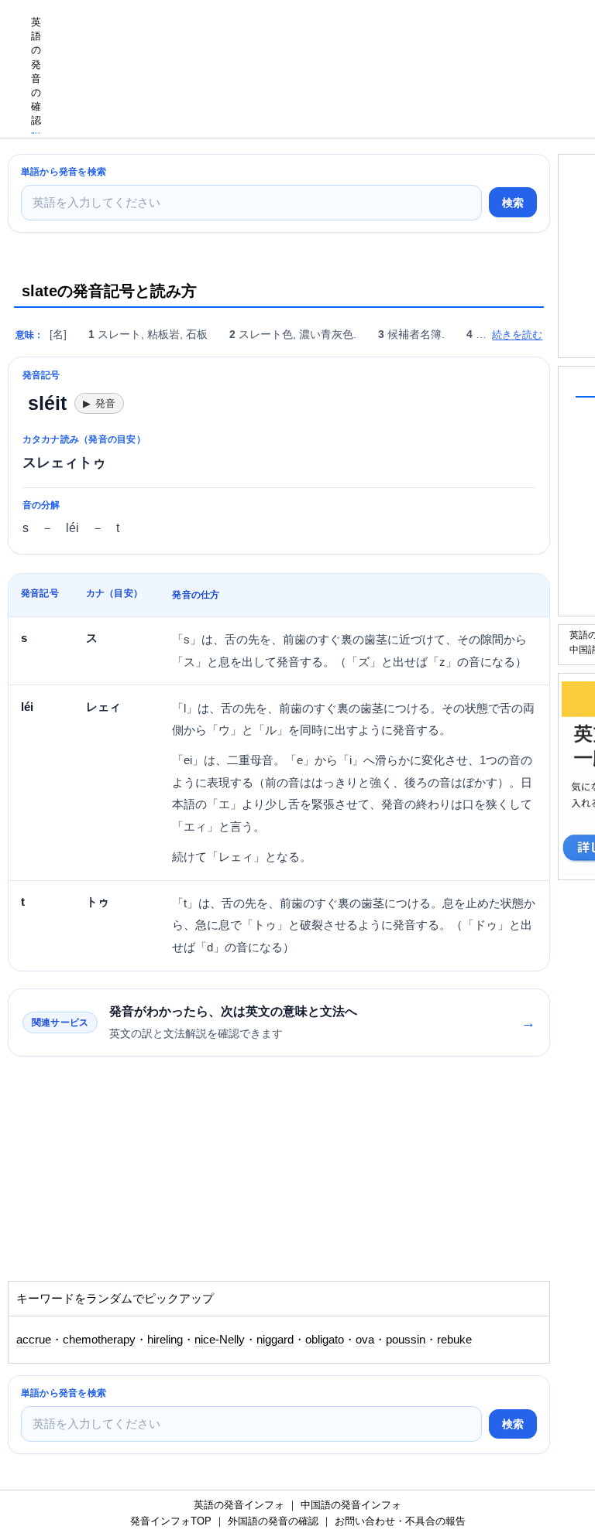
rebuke (454, 1339)
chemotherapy (99, 1339)
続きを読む (517, 334)
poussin (405, 1339)
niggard (275, 1339)
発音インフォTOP (171, 1521)
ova (365, 1339)
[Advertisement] (131, 1176)
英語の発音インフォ (239, 1505)
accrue (33, 1339)
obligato (324, 1339)
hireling (165, 1339)
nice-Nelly (219, 1339)
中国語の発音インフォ (351, 1505)
